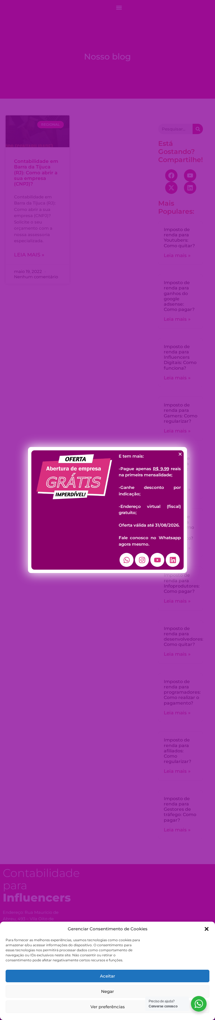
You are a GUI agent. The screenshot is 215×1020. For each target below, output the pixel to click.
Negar (107, 991)
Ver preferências (107, 1006)
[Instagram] (142, 560)
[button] (206, 929)
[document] (107, 510)
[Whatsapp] (127, 560)
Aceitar (107, 976)
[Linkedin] (173, 560)
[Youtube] (157, 560)
